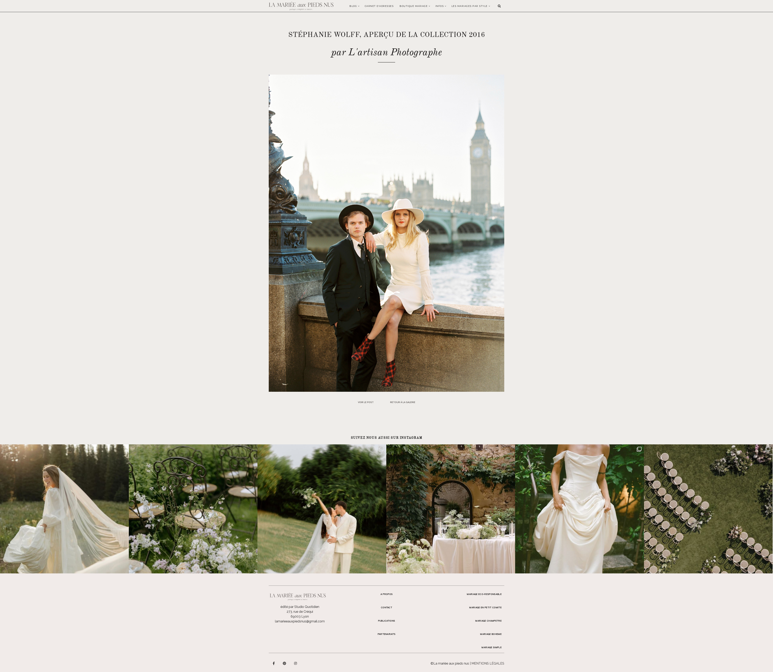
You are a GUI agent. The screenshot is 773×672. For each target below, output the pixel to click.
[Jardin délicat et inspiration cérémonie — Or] (708, 508)
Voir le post (366, 402)
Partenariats (387, 634)
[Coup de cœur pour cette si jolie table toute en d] (450, 508)
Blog (353, 6)
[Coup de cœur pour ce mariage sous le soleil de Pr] (579, 508)
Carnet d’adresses (379, 6)
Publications (386, 621)
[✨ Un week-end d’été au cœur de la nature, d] (321, 508)
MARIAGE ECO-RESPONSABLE (484, 594)
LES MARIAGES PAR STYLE (470, 6)
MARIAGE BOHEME (491, 634)
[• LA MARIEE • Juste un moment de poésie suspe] (64, 508)
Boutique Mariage (414, 6)
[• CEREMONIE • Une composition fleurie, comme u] (193, 508)
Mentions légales (487, 663)
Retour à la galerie (402, 402)
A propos (386, 594)
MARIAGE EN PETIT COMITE (485, 607)
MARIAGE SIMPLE (492, 647)
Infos (439, 6)
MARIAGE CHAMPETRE (488, 621)
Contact (386, 607)
